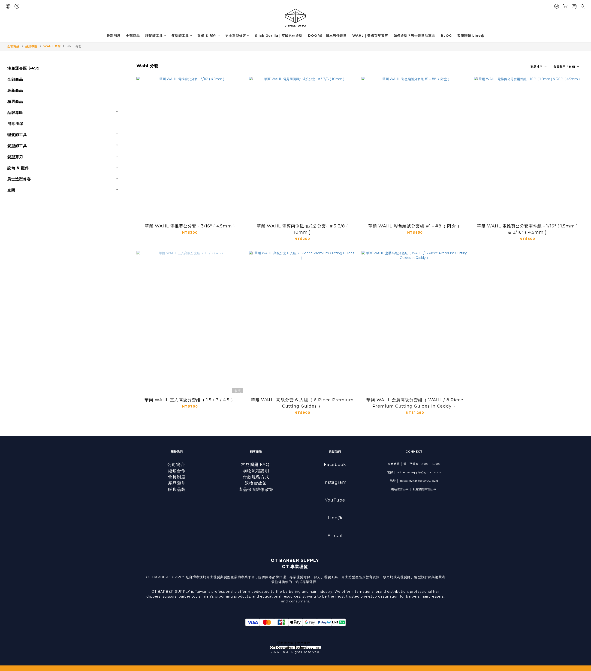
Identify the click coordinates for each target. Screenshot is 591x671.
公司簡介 (176, 464)
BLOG (446, 35)
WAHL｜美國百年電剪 (370, 35)
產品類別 (177, 483)
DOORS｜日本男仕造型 (327, 35)
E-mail (335, 535)
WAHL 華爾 (52, 46)
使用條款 (303, 643)
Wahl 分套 (74, 46)
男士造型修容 (235, 35)
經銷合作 (177, 470)
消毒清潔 (15, 123)
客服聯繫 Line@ (471, 35)
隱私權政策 (285, 643)
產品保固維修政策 (256, 489)
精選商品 (15, 101)
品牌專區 (31, 46)
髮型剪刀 (15, 157)
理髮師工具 (154, 35)
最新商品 (15, 90)
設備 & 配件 (207, 35)
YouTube (335, 500)
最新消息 (114, 35)
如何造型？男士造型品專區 (414, 35)
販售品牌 (177, 489)
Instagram (335, 482)
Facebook (335, 464)
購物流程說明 (256, 470)
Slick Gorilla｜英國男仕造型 (278, 35)
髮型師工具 (180, 35)
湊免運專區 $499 (23, 68)
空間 (11, 190)
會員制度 (177, 477)
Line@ (335, 517)
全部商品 (133, 35)
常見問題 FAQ (256, 464)
